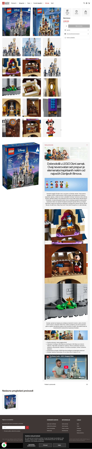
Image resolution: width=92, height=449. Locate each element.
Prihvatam (12, 431)
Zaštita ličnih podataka (51, 426)
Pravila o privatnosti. (39, 441)
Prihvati (45, 445)
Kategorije (21, 3)
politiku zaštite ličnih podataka (14, 431)
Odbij (59, 445)
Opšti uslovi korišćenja (51, 423)
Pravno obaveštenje (51, 428)
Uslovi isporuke (65, 426)
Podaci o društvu (65, 428)
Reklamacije (49, 430)
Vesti (52, 3)
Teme (28, 3)
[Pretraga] (84, 3)
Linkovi (79, 420)
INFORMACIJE (66, 420)
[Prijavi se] (86, 3)
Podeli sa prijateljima (71, 37)
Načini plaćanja (65, 423)
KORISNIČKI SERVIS (52, 420)
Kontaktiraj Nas (65, 430)
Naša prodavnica (80, 432)
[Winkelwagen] (89, 3)
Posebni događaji (37, 3)
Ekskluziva (79, 430)
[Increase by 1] (66, 26)
